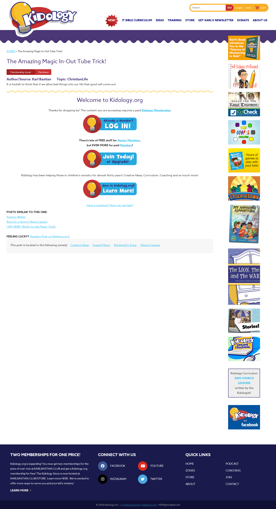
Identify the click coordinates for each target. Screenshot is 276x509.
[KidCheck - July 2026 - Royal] (244, 104)
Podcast (232, 464)
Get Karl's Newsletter (215, 20)
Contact (232, 484)
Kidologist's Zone (125, 245)
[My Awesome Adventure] (244, 224)
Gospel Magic (101, 245)
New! (111, 20)
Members (126, 145)
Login (239, 7)
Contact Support (130, 504)
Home (190, 464)
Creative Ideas (79, 245)
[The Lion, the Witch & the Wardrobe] (244, 276)
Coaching (233, 470)
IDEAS (160, 20)
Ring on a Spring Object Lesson (27, 222)
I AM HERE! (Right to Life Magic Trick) (31, 227)
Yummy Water (16, 217)
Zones (11, 51)
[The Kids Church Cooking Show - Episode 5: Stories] (244, 321)
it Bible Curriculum (137, 20)
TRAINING (175, 20)
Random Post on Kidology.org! (50, 236)
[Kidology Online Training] (244, 349)
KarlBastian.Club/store (28, 478)
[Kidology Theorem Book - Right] (244, 48)
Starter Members (129, 140)
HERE (65, 478)
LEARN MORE (21, 490)
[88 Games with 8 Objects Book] (244, 160)
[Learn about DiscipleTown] (244, 188)
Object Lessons (150, 245)
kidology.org (149, 504)
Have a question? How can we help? (110, 205)
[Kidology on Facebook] (244, 417)
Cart (263, 7)
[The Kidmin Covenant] (244, 76)
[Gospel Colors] (244, 132)
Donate (243, 20)
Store (190, 20)
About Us (260, 20)
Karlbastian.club (47, 468)
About (190, 484)
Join (248, 7)
